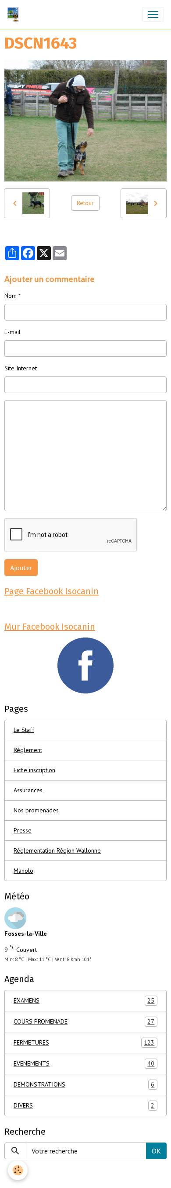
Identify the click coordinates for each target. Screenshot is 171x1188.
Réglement (28, 750)
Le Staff (24, 730)
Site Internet (20, 368)
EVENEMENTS (84, 1063)
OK (156, 1150)
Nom (10, 296)
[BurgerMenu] (153, 14)
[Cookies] (18, 1170)
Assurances (28, 790)
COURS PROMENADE (84, 1021)
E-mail (12, 332)
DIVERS (84, 1105)
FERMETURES (84, 1042)
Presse (23, 830)
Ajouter (21, 567)
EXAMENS (84, 1000)
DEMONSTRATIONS (84, 1084)
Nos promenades (36, 810)
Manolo (23, 870)
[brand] (14, 14)
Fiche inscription (34, 770)
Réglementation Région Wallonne (57, 850)
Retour (85, 203)
